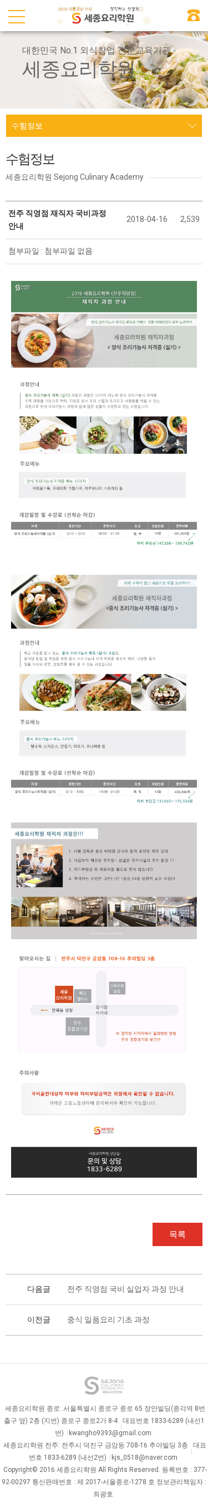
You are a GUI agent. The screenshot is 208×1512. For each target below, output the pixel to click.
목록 (177, 1234)
